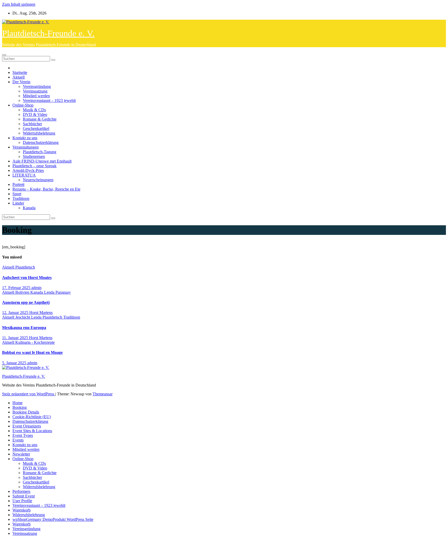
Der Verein (21, 82)
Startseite (19, 72)
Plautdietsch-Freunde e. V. (48, 33)
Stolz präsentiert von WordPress (28, 394)
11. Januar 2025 (15, 337)
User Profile (22, 501)
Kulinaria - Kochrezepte (35, 342)
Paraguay (63, 292)
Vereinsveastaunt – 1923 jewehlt (49, 100)
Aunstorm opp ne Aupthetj (26, 302)
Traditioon (20, 198)
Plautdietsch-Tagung (39, 152)
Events (18, 440)
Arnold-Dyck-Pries (28, 170)
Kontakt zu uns (24, 138)
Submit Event (23, 496)
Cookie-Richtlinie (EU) (31, 417)
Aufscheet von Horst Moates (27, 277)
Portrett (18, 184)
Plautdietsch (25, 267)
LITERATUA (24, 175)
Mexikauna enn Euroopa (24, 327)
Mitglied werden (36, 96)
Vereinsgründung (37, 86)
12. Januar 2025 (15, 312)
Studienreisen (34, 156)
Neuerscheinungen (38, 180)
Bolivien (22, 292)
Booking (19, 407)
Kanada (29, 208)
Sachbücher (32, 124)
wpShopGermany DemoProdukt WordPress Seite (52, 519)
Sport (16, 194)
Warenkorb (21, 510)
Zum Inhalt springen (18, 4)
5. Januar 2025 (14, 363)
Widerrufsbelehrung (39, 133)
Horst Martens (41, 312)
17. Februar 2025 (16, 287)
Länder (18, 203)
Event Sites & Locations (32, 431)
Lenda (49, 292)
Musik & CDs (34, 110)
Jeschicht (23, 317)
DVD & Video (35, 114)
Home (17, 403)
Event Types (22, 435)
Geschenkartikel (36, 128)
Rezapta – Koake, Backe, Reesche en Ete (46, 189)
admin (36, 287)
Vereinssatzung (35, 91)
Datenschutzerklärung (41, 142)
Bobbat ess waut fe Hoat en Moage (32, 352)
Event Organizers (26, 426)
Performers (21, 491)
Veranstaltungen (25, 147)
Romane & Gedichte (40, 119)
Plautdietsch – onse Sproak (34, 166)
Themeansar (103, 394)
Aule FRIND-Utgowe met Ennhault (42, 161)
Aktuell (18, 77)
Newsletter (21, 454)
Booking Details (25, 412)
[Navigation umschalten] (4, 55)
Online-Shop (22, 105)
